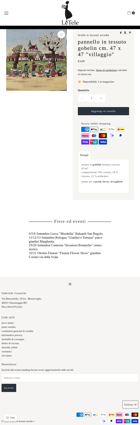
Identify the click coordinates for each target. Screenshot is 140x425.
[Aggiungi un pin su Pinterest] (130, 32)
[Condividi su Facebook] (121, 32)
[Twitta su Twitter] (125, 32)
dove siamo (8, 323)
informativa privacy (12, 335)
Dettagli (84, 155)
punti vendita (9, 327)
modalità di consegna (13, 339)
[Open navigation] (6, 13)
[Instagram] (70, 284)
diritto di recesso (10, 343)
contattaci (7, 351)
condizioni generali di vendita (17, 331)
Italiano (129, 404)
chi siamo (7, 355)
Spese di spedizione (106, 70)
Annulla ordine (10, 347)
